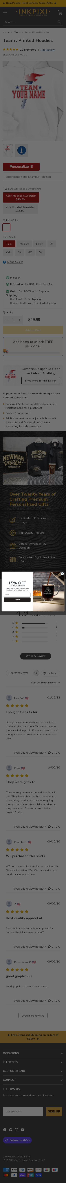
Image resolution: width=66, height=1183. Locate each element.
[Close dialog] (62, 573)
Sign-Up (17, 600)
